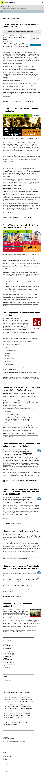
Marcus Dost (5, 433)
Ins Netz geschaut (7, 651)
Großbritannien (7, 706)
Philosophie (37, 378)
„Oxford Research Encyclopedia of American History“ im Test (21, 25)
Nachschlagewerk (30, 434)
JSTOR (17, 378)
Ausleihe (21, 692)
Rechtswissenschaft (15, 715)
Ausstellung (28, 692)
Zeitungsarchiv (7, 724)
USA (22, 101)
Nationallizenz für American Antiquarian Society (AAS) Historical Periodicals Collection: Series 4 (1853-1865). (21, 491)
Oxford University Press (17, 101)
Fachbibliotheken (7, 648)
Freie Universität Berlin (18, 704)
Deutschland (7, 697)
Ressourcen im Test (23, 100)
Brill (11, 695)
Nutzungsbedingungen (8, 762)
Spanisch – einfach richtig (10, 289)
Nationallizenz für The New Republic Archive (21, 531)
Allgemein (17, 433)
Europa (30, 699)
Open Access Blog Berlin (8, 743)
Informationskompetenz (17, 706)
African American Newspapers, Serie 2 (12, 188)
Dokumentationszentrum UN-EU (18, 697)
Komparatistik (19, 304)
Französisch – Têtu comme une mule (12, 286)
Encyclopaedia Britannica (16, 434)
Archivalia (6, 737)
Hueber (15, 304)
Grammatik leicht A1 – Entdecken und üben (18, 281)
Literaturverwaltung (14, 708)
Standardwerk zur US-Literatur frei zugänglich (17, 604)
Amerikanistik (34, 100)
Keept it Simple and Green (9, 740)
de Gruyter (23, 695)
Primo (5, 658)
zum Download (23, 275)
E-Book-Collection (8, 699)
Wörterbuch (35, 434)
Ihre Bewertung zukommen (15, 93)
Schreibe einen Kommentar (29, 101)
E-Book (33, 629)
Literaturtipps (7, 656)
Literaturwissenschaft (23, 378)
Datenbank (17, 695)
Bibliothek (6, 695)
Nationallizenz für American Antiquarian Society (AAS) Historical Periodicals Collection (21, 567)
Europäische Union (19, 701)
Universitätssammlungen (8, 664)
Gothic (14, 378)
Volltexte (20, 717)
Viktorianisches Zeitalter (12, 380)
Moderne (33, 378)
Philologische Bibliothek (20, 713)
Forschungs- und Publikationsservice (11, 650)
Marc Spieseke (6, 216)
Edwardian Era (5, 378)
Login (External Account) (8, 758)
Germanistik (12, 304)
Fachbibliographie (29, 701)
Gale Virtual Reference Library (27, 626)
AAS (24, 522)
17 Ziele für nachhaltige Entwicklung (11, 692)
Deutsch (37, 302)
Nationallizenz (10, 217)
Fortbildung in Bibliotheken (9, 738)
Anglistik (38, 216)
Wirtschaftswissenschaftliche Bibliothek (12, 722)
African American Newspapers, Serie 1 (12, 167)
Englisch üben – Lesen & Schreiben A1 (13, 285)
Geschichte (10, 101)
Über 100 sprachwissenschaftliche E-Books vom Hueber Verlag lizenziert (21, 226)
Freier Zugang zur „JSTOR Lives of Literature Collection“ (22, 313)
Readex (14, 217)
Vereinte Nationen (12, 717)
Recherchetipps (7, 659)
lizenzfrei (22, 708)
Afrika (30, 216)
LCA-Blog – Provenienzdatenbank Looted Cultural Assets (14, 741)
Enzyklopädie (5, 101)
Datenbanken (17, 100)
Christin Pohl (5, 100)
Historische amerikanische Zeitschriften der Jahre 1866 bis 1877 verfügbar (21, 444)
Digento (8, 96)
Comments (7, 761)
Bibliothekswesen (7, 645)
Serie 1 (11, 140)
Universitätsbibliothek (8, 662)
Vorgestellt (6, 667)
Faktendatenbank (8, 704)
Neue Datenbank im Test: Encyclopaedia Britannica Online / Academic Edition (21, 388)
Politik (28, 713)
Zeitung (19, 217)
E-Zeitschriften (16, 699)
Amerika (29, 100)
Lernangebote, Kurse (8, 654)
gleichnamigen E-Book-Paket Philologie (11, 260)
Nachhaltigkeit (29, 708)
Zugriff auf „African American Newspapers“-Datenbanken (21, 109)
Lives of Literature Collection (22, 320)
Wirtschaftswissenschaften (20, 720)
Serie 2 (16, 140)
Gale (35, 629)
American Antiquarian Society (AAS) (26, 480)
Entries (6, 759)
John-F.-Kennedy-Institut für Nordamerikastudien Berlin (27, 158)
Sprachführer (29, 304)
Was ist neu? (25, 216)
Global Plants (11, 369)
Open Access (24, 710)
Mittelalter (29, 378)
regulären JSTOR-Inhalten (26, 368)
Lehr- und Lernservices (8, 653)
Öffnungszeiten (15, 724)
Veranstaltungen (7, 665)
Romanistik (25, 304)
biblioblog (5, 6)
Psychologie (7, 715)
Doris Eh (4, 522)
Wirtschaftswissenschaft (9, 720)
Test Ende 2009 (12, 609)
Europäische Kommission (9, 701)
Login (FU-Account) (8, 756)
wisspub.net (6, 744)
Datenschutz (6, 764)
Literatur (9, 631)
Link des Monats (27, 706)
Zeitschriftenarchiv (12, 481)
